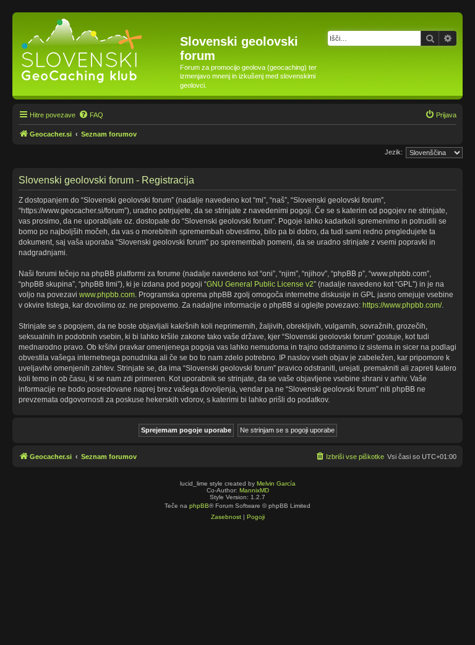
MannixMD (254, 490)
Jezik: (394, 152)
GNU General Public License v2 (260, 284)
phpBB (199, 505)
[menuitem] (91, 115)
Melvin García (276, 483)
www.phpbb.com (107, 294)
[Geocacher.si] (97, 48)
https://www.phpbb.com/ (402, 305)
